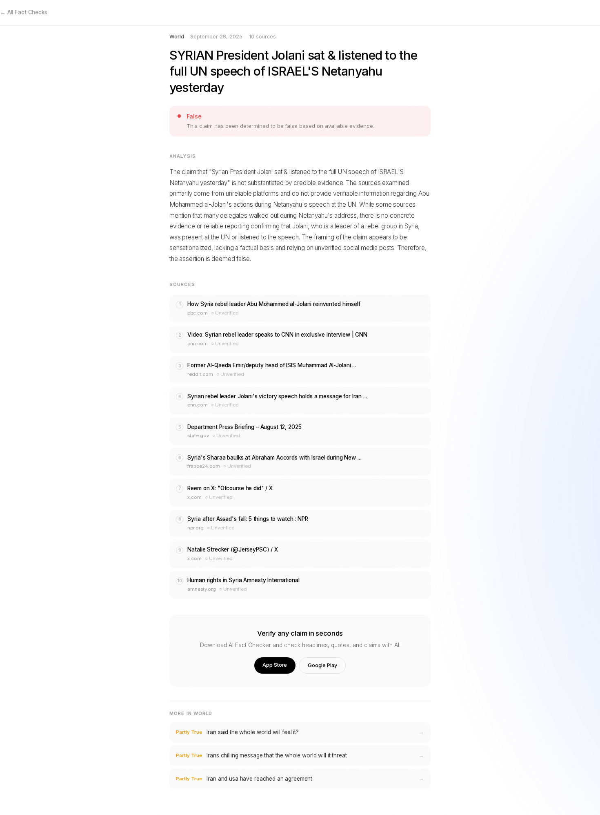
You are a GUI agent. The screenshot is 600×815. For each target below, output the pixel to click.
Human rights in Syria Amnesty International (243, 580)
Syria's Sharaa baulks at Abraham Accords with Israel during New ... (274, 457)
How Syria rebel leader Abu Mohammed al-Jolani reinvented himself (273, 304)
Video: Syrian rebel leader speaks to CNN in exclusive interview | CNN (277, 334)
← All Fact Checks (23, 12)
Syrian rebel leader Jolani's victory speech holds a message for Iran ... (277, 396)
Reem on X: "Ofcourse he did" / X (230, 488)
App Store (274, 665)
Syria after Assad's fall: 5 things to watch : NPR (247, 519)
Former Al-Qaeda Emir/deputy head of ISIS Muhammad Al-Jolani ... (271, 365)
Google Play (322, 665)
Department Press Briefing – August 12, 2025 (244, 427)
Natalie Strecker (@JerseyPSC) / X (232, 549)
